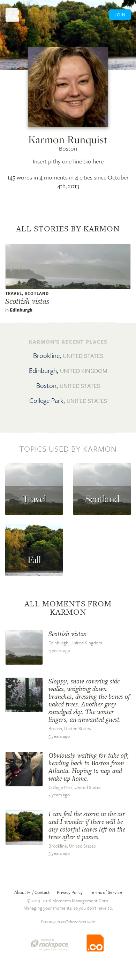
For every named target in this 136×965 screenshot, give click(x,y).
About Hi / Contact (32, 892)
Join (120, 14)
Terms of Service (106, 892)
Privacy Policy (70, 892)
